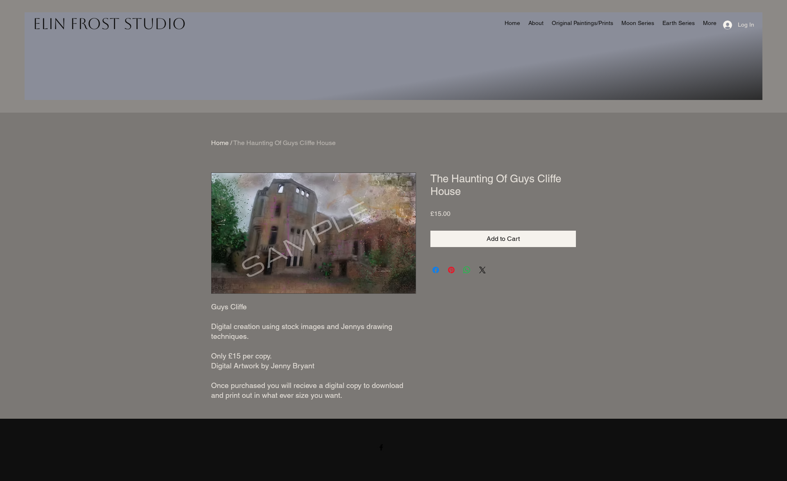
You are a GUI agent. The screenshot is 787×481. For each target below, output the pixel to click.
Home (220, 143)
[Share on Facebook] (436, 270)
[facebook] (381, 447)
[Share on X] (482, 270)
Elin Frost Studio (109, 24)
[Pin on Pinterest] (451, 270)
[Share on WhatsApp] (467, 270)
